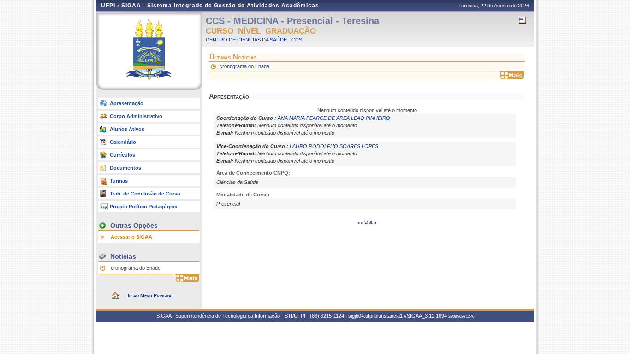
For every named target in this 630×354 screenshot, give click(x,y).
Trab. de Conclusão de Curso (145, 193)
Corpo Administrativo (136, 116)
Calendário (123, 142)
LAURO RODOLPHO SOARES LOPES (334, 146)
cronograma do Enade (135, 268)
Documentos (125, 168)
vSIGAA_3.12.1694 (425, 316)
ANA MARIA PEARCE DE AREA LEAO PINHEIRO (334, 118)
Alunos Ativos (127, 129)
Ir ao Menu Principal (151, 295)
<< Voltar (367, 222)
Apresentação (126, 103)
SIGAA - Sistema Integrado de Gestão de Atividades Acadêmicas (220, 5)
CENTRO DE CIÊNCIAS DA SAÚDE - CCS (254, 39)
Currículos (122, 155)
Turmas (119, 180)
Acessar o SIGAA (131, 237)
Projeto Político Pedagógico (144, 206)
